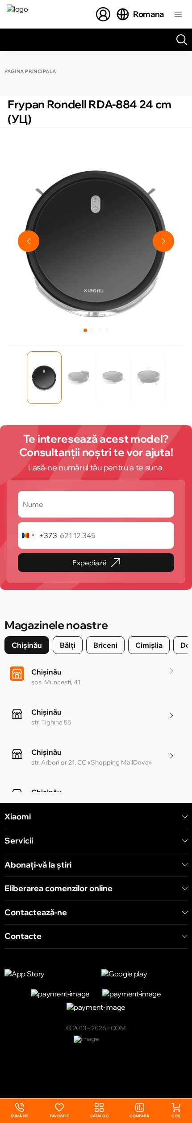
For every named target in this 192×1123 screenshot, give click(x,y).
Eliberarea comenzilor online (58, 888)
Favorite (59, 1116)
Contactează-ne (35, 912)
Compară (139, 1116)
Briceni (105, 645)
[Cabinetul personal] (103, 14)
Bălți (67, 645)
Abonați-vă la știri (37, 865)
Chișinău (27, 645)
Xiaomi (17, 817)
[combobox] (37, 535)
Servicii (18, 841)
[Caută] (181, 39)
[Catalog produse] (178, 14)
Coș (175, 1116)
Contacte (23, 936)
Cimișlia (149, 645)
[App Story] (47, 973)
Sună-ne (19, 1110)
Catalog (99, 1116)
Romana (148, 14)
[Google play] (144, 973)
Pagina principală (30, 71)
